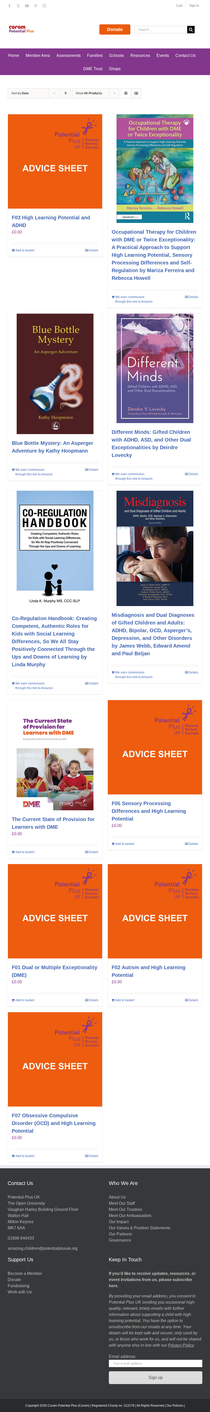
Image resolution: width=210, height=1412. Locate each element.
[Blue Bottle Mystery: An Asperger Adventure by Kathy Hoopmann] (55, 374)
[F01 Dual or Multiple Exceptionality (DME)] (55, 911)
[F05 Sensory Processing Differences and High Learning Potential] (155, 747)
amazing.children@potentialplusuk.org (43, 1248)
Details (93, 250)
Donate (115, 29)
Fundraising (18, 1286)
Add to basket (24, 250)
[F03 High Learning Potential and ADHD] (55, 161)
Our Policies (174, 1405)
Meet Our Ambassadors (130, 1215)
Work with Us (20, 1292)
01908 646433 (21, 1238)
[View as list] (136, 93)
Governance (120, 1240)
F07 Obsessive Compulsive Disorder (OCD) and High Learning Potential (54, 1123)
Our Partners (120, 1234)
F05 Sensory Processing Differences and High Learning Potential (149, 811)
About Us (117, 1197)
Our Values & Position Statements (139, 1228)
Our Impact (119, 1222)
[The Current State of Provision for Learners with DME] (55, 755)
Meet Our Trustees (125, 1209)
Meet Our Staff (122, 1203)
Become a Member (25, 1273)
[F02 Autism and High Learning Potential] (155, 911)
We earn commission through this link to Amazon (134, 299)
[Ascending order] (65, 93)
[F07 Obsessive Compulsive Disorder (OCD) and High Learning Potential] (55, 1059)
